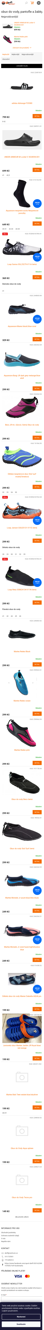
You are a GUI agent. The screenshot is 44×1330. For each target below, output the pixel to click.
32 (3, 492)
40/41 (4, 1113)
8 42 (4, 121)
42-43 (11, 229)
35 (24, 554)
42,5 (8, 175)
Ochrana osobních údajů (10, 1236)
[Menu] (38, 3)
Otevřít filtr (22, 66)
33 (7, 492)
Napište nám (5, 1241)
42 (7, 616)
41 (3, 175)
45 (16, 616)
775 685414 (9, 1260)
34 (12, 492)
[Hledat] (26, 3)
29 (7, 554)
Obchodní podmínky (8, 1232)
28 (3, 554)
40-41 (4, 229)
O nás (3, 1238)
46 (20, 616)
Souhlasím (21, 1324)
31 (16, 554)
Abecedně (6, 59)
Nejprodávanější (27, 54)
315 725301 (9, 1257)
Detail (37, 116)
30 (16, 492)
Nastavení (21, 1317)
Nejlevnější (15, 54)
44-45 (17, 229)
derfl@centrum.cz (11, 1253)
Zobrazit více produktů (21, 48)
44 (12, 616)
